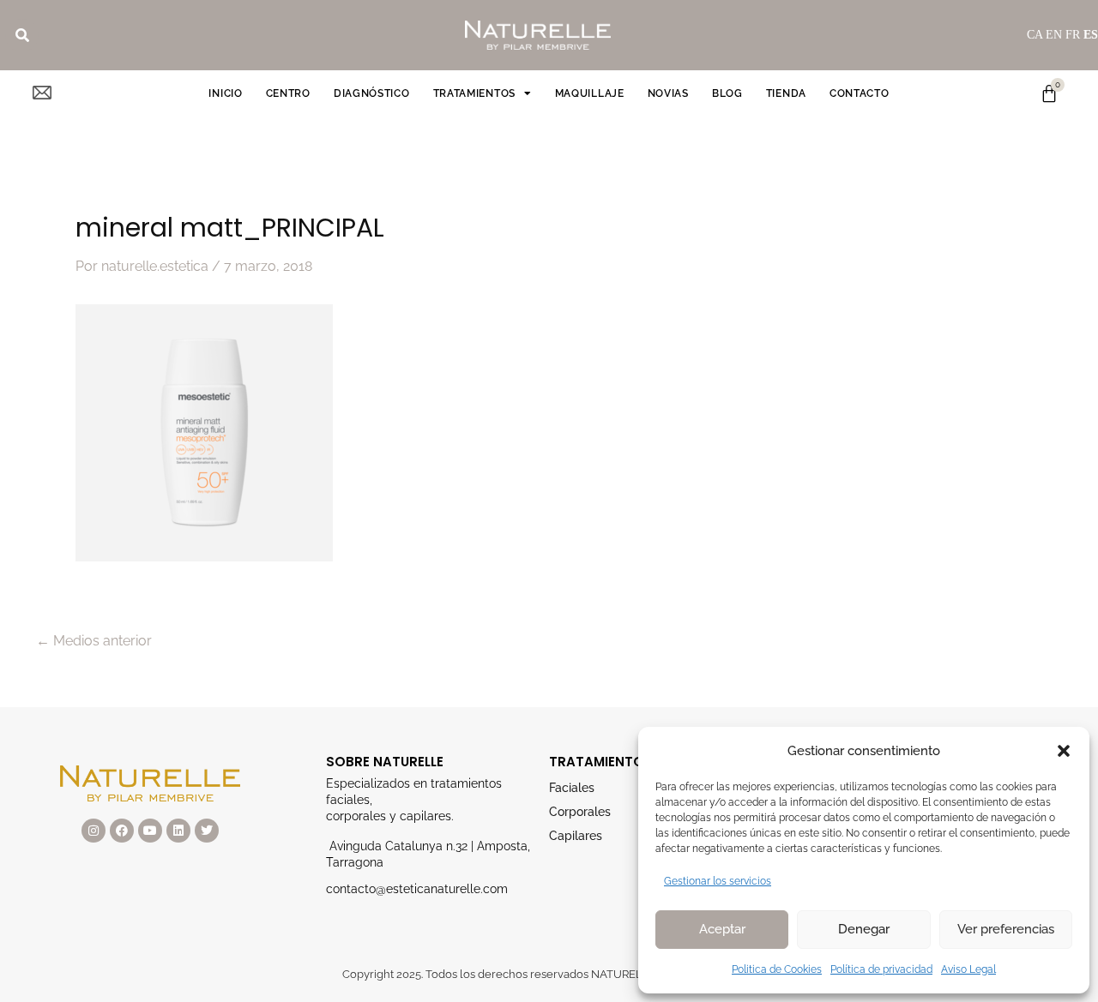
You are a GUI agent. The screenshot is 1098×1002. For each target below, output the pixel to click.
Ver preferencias (1005, 929)
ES (1090, 34)
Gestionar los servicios (717, 881)
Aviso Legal (968, 969)
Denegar (864, 929)
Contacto (860, 93)
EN (1054, 34)
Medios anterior (94, 641)
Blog (727, 93)
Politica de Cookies (777, 969)
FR (1072, 34)
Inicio (225, 93)
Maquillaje (589, 93)
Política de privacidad (881, 969)
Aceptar (722, 929)
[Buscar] (22, 35)
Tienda (786, 93)
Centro (288, 93)
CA (1034, 34)
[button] (1063, 750)
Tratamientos (474, 93)
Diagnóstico (372, 93)
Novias (668, 93)
